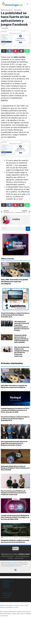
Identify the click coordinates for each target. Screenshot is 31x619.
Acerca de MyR (19, 558)
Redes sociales (6, 10)
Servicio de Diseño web (22, 556)
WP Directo (6, 587)
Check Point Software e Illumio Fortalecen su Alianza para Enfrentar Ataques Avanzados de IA (15, 315)
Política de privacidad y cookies (9, 607)
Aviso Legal (24, 605)
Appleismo (6, 583)
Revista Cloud (7, 595)
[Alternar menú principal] (27, 4)
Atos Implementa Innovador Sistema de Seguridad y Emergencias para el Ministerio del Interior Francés (21, 326)
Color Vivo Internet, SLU (13, 562)
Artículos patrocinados (7, 556)
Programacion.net (8, 581)
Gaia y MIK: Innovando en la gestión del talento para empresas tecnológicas (14, 281)
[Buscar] (28, 229)
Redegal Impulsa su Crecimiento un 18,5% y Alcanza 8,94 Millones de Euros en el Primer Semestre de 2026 (15, 410)
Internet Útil (6, 597)
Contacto (10, 558)
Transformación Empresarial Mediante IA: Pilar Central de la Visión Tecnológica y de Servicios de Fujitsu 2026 (15, 517)
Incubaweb (6, 585)
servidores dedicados (9, 566)
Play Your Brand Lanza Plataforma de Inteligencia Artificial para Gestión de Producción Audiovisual (21, 351)
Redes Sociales (7, 593)
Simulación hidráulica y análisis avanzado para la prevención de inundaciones (15, 541)
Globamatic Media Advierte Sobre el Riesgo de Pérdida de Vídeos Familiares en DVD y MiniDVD (21, 338)
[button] (15, 569)
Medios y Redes (24, 554)
